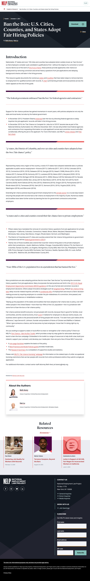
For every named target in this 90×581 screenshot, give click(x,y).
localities (50, 78)
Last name (60, 531)
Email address (62, 540)
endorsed (38, 119)
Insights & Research (12, 9)
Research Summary (18, 350)
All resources (44, 433)
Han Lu (16, 40)
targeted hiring (59, 289)
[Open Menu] (85, 3)
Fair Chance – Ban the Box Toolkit (23, 334)
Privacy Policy (7, 573)
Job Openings (64, 508)
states (41, 78)
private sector (62, 193)
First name (60, 522)
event (40, 315)
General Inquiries (65, 494)
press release (70, 132)
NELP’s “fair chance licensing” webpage (28, 354)
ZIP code (60, 549)
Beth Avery (9, 40)
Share (84, 31)
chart (45, 81)
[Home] (4, 9)
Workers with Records (18, 375)
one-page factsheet (17, 344)
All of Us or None (35, 68)
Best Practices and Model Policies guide (24, 347)
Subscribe (80, 553)
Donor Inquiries (64, 496)
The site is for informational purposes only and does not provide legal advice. (26, 562)
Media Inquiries (64, 498)
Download (74, 24)
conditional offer (46, 292)
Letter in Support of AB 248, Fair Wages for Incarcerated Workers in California (73, 461)
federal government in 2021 (35, 240)
